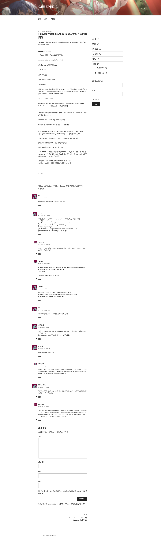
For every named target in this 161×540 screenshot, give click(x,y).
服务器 (95, 49)
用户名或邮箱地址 (97, 81)
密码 (93, 90)
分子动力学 (99, 67)
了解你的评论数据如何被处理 (75, 504)
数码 (42, 173)
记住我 (96, 99)
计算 (94, 64)
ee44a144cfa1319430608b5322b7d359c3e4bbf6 (54, 163)
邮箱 (40, 471)
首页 (39, 19)
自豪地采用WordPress (49, 536)
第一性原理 (99, 72)
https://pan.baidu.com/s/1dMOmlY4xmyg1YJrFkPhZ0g (54, 335)
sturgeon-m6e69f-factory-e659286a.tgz (52, 134)
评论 (40, 436)
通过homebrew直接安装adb (47, 65)
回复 (39, 205)
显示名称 (41, 462)
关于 (45, 19)
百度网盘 (66, 125)
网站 (39, 481)
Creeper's (48, 6)
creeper (49, 31)
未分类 (95, 54)
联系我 (53, 19)
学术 (94, 39)
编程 (94, 59)
